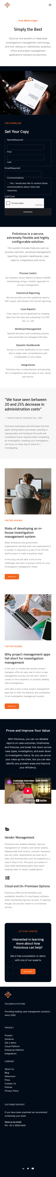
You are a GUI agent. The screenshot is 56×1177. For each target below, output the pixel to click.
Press (7, 1080)
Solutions (9, 1039)
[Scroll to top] (51, 1171)
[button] (50, 5)
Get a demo (10, 1042)
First (9, 151)
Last (9, 162)
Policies (8, 1087)
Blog (7, 1072)
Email (12, 168)
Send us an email (13, 1122)
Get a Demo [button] (28, 971)
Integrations (10, 1053)
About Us (9, 1069)
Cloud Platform (12, 1046)
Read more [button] (12, 576)
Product (9, 1035)
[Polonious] (17, 4)
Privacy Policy (12, 1090)
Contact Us (10, 1083)
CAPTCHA (10, 196)
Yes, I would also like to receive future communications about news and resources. (27, 187)
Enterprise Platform (14, 1050)
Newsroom (10, 1076)
